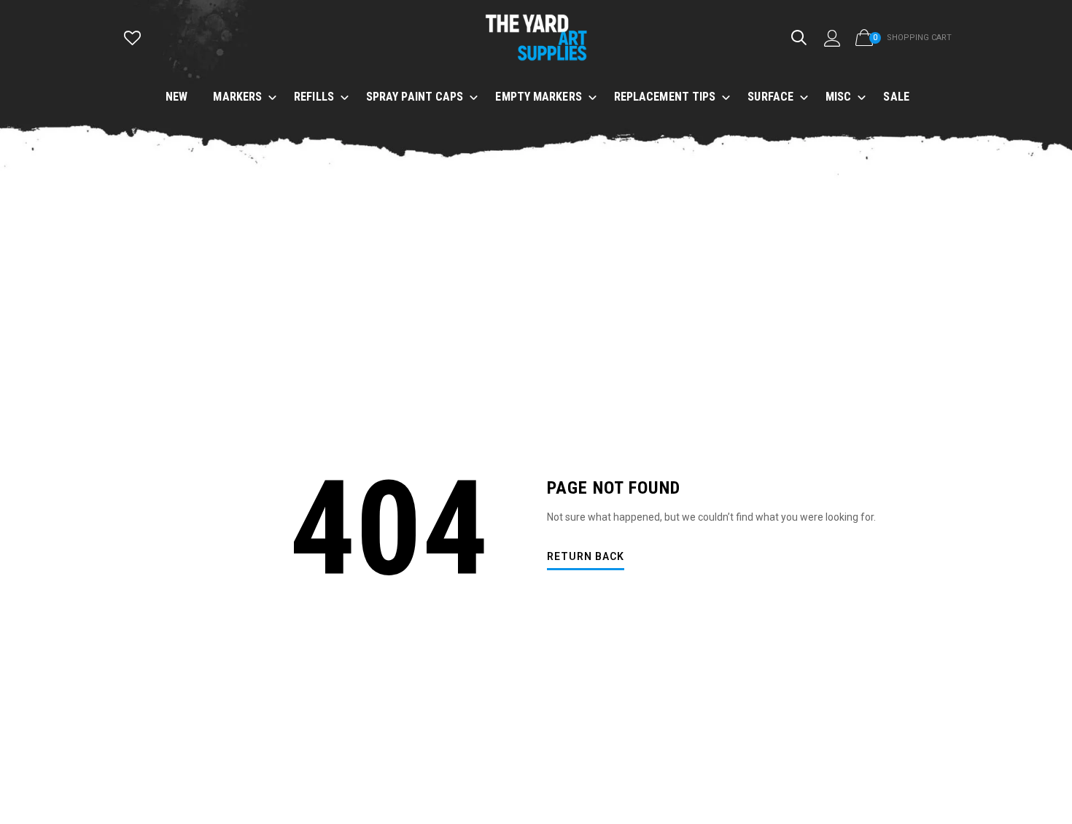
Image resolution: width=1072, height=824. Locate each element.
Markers (237, 97)
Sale (896, 97)
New (176, 97)
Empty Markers (538, 97)
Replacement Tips (665, 97)
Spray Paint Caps (415, 97)
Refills (314, 97)
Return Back (585, 556)
